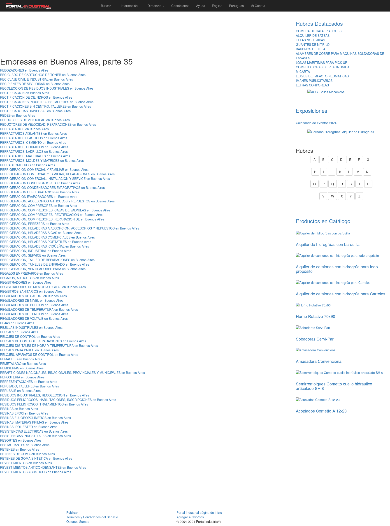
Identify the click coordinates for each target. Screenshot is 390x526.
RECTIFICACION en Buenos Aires (24, 92)
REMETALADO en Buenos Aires (23, 363)
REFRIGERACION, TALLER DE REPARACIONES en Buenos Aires (47, 259)
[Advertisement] (146, 34)
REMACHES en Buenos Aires (21, 359)
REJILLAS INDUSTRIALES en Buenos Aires (31, 327)
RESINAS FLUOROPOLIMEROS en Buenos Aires (35, 417)
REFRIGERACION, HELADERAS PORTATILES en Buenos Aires (45, 241)
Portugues (236, 5)
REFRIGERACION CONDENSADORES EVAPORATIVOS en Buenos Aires (52, 187)
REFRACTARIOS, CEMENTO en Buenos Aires (33, 142)
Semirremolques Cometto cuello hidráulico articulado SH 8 (334, 386)
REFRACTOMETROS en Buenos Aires (27, 165)
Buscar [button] (106, 5)
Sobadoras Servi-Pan (315, 339)
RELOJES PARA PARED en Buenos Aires (29, 350)
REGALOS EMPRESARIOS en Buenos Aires (31, 273)
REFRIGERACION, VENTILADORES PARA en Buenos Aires (43, 268)
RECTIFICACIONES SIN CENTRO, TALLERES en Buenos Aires (45, 106)
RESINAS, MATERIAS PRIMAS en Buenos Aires (34, 422)
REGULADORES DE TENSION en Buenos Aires (34, 314)
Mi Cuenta (258, 5)
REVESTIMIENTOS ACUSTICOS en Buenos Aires (35, 472)
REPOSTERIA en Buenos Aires (22, 377)
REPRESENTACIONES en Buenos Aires (28, 381)
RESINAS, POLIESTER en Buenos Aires (28, 426)
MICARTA (303, 71)
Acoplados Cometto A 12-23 (321, 411)
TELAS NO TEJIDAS (310, 40)
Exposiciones (311, 110)
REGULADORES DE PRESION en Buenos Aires (34, 305)
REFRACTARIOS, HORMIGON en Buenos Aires (34, 147)
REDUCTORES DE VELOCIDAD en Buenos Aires (35, 120)
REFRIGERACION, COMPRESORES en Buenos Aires (38, 205)
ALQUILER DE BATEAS (313, 35)
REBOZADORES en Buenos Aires (24, 70)
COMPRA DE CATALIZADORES (318, 31)
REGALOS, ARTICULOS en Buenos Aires (29, 278)
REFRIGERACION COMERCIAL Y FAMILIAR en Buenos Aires (44, 169)
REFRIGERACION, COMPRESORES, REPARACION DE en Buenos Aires (52, 219)
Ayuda (200, 5)
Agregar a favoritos (190, 517)
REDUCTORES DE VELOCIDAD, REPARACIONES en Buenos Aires (48, 124)
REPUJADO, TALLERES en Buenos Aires (29, 386)
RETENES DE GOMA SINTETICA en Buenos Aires (36, 458)
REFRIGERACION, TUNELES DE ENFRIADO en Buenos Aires (44, 264)
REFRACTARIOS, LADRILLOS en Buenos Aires (34, 151)
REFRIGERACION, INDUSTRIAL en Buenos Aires (35, 250)
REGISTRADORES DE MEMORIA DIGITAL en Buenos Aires (43, 287)
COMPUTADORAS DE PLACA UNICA (322, 67)
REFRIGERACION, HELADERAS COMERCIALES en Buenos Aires (47, 237)
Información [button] (130, 5)
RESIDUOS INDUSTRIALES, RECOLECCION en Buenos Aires (44, 395)
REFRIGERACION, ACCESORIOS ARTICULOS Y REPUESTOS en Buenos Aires (57, 201)
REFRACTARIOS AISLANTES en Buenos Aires (33, 133)
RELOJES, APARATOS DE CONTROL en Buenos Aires (39, 354)
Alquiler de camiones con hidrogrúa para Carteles (340, 294)
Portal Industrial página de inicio (199, 512)
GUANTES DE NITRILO (313, 44)
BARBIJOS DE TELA (310, 49)
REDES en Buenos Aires (17, 115)
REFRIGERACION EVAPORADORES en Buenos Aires (38, 196)
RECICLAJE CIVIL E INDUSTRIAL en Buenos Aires (36, 79)
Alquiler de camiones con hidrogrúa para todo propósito (337, 269)
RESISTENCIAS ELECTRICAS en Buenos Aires (34, 431)
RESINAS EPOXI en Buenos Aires (24, 413)
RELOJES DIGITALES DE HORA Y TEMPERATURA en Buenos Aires (49, 345)
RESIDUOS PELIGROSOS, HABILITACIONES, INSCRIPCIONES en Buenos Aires (58, 399)
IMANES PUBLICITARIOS (314, 80)
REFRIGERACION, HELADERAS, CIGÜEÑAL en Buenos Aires (44, 246)
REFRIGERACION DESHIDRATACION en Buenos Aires (39, 192)
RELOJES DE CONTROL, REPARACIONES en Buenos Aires (43, 341)
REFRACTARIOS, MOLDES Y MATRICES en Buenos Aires (42, 160)
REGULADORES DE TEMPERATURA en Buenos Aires (39, 309)
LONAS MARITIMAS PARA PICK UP (321, 62)
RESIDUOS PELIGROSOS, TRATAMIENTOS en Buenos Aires (44, 404)
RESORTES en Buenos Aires (21, 440)
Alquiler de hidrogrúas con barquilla (328, 244)
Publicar (72, 512)
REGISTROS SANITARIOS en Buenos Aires (31, 291)
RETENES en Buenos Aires (19, 449)
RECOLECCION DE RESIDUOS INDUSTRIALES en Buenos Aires (46, 88)
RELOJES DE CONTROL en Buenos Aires (30, 336)
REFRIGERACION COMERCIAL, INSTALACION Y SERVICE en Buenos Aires (55, 178)
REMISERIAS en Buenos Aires (22, 368)
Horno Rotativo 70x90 (315, 316)
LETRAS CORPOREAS (312, 85)
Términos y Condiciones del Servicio (92, 517)
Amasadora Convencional (319, 361)
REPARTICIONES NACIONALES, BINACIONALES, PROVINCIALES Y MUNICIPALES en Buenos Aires (72, 372)
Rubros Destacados (319, 23)
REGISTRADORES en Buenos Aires (25, 282)
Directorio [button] (155, 5)
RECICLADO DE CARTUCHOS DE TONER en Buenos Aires (43, 74)
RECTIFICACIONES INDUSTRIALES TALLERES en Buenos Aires (46, 102)
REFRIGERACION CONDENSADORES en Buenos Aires (40, 183)
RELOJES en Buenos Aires (19, 332)
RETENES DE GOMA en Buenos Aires (27, 454)
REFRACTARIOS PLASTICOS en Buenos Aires (33, 138)
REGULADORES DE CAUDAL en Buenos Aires (33, 296)
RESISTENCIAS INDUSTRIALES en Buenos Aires (35, 435)
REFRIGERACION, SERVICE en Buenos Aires (33, 255)
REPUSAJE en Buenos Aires (20, 390)
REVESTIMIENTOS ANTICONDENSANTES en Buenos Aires (43, 467)
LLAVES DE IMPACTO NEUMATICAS (322, 76)
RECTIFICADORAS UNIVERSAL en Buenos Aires (35, 111)
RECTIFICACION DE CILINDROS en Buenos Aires (36, 97)
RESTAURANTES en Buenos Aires (24, 445)
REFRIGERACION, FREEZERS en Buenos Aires (34, 223)
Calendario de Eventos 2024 (316, 122)
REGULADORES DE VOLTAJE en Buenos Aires (34, 318)
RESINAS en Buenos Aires (19, 408)
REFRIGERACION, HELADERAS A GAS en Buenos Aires (40, 232)
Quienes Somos (77, 521)
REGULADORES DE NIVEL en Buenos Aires (31, 300)
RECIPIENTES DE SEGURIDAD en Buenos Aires (35, 83)
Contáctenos (180, 5)
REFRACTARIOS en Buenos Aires (24, 129)
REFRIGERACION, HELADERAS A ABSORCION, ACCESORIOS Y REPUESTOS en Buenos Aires (69, 228)
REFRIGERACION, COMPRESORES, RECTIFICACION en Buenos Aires (51, 214)
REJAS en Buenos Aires (17, 323)
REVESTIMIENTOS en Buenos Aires (26, 463)
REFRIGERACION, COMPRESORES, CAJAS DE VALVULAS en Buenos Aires (55, 210)
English (217, 5)
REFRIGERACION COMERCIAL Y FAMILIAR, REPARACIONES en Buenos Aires (57, 174)
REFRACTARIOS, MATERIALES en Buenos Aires (35, 156)
